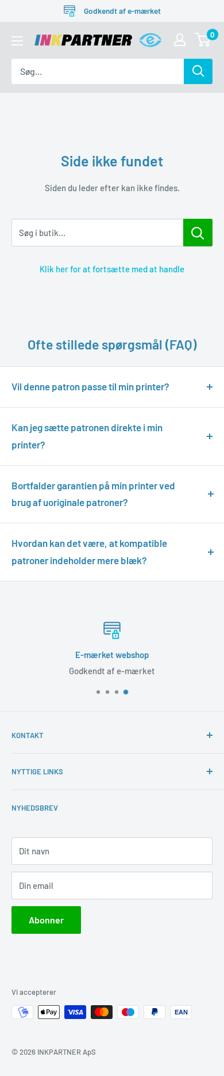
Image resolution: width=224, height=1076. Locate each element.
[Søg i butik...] (198, 232)
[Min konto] (180, 39)
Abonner (46, 919)
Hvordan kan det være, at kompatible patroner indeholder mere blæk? (89, 551)
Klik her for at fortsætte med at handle (112, 269)
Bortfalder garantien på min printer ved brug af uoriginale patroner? (93, 494)
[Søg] (198, 71)
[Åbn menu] (17, 40)
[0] (203, 40)
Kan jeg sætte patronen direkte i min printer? (87, 435)
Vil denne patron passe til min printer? (90, 386)
